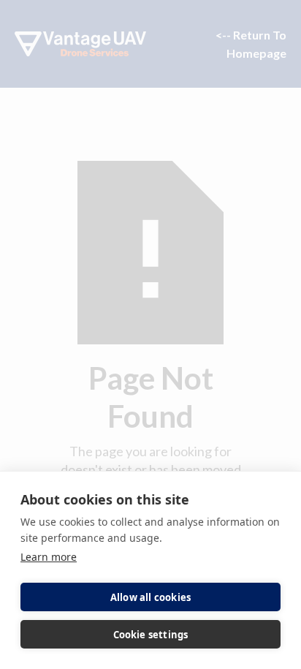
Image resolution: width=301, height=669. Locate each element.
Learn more (48, 557)
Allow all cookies (150, 597)
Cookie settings (150, 634)
